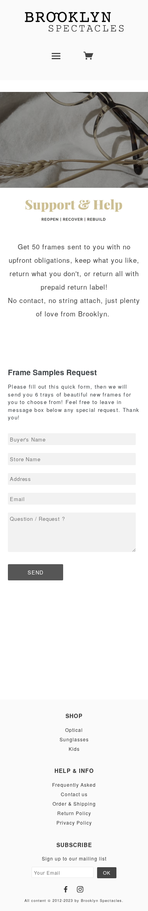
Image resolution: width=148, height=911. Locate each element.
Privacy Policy (74, 822)
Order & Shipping (74, 803)
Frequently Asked (74, 784)
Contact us (74, 794)
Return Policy (74, 813)
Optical (74, 729)
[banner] (74, 22)
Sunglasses (74, 739)
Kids (74, 748)
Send (35, 572)
